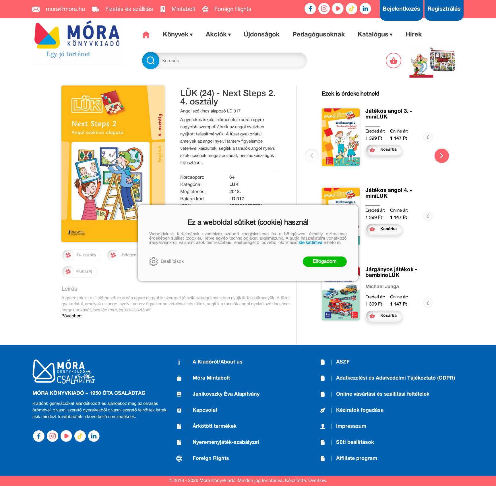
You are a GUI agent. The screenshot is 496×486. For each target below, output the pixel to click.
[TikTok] (351, 8)
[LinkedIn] (365, 8)
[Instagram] (324, 8)
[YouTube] (338, 8)
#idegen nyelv (134, 255)
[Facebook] (310, 8)
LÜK (234, 185)
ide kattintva (310, 243)
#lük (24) (84, 271)
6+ (232, 178)
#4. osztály (86, 255)
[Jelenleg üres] (394, 60)
